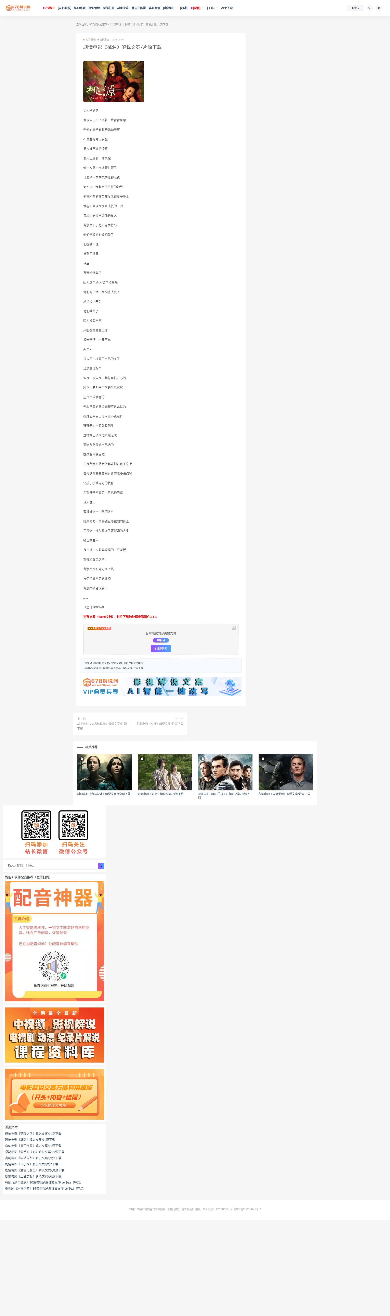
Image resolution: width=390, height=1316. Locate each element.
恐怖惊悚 (94, 8)
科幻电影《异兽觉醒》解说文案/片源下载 (284, 794)
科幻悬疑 (80, 8)
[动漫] (184, 8)
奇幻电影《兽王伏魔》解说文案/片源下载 (33, 1146)
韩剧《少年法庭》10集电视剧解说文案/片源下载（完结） (44, 1182)
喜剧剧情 (154, 8)
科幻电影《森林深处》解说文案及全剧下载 (103, 794)
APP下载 (227, 8)
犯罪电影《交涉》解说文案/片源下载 (159, 724)
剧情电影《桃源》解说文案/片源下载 (123, 668)
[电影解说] (64, 8)
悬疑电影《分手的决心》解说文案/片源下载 (34, 1152)
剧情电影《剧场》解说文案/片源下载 (161, 794)
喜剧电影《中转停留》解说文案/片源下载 (33, 1158)
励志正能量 (139, 8)
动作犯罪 (108, 8)
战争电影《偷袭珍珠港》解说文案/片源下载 (102, 726)
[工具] (211, 8)
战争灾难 (123, 8)
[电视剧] (168, 8)
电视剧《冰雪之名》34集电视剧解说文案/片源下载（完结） (45, 1188)
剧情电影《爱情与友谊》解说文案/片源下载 (34, 1170)
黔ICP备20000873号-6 (247, 1209)
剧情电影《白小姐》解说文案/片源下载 (31, 1164)
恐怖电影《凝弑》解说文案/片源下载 (30, 1139)
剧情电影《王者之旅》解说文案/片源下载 (33, 1176)
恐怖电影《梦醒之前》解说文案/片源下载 (33, 1133)
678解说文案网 (98, 24)
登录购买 (162, 648)
